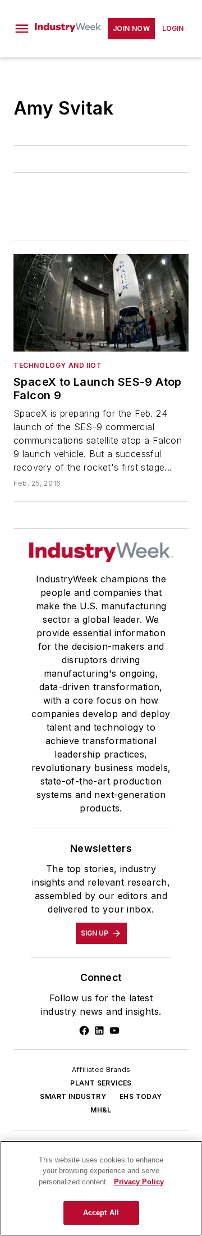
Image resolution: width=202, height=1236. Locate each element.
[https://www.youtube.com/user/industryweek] (114, 1030)
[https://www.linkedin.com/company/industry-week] (99, 1030)
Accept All (101, 1212)
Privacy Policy (139, 1182)
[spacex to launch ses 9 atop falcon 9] (101, 303)
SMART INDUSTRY (73, 1096)
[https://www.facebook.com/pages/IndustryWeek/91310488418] (84, 1030)
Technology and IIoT (57, 365)
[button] (21, 28)
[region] (101, 1188)
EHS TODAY (141, 1096)
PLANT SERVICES (101, 1083)
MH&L (101, 1110)
